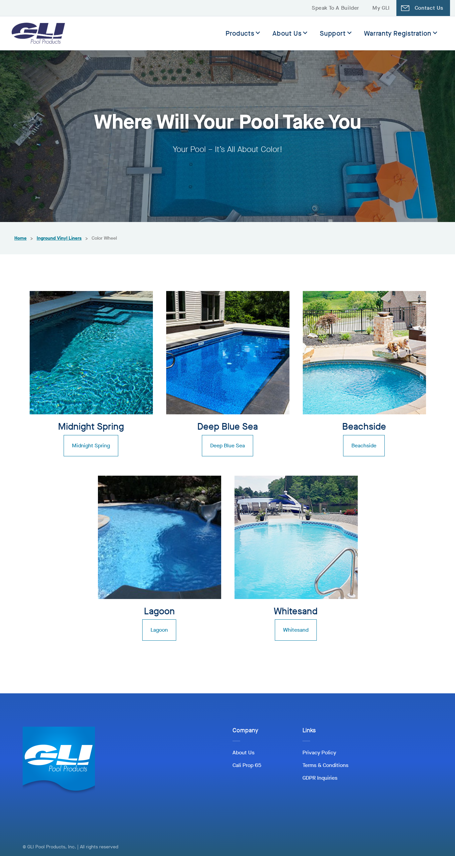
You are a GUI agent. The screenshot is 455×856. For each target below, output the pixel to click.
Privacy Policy (319, 752)
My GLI (381, 7)
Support (332, 33)
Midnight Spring (91, 445)
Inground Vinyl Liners (59, 238)
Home (20, 238)
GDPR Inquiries (319, 777)
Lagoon (159, 629)
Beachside (363, 445)
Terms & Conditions (325, 765)
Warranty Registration (397, 33)
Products (240, 33)
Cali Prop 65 (246, 765)
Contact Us (429, 7)
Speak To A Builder (335, 7)
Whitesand (295, 629)
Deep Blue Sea (227, 445)
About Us (286, 33)
